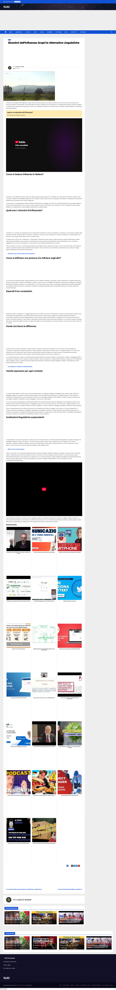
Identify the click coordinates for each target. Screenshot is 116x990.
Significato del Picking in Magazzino (42, 919)
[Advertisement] (58, 20)
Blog (66, 32)
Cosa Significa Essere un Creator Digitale (42, 942)
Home (60, 985)
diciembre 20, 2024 (12, 945)
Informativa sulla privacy (9, 961)
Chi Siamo (83, 32)
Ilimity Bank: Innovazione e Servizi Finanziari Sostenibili (70, 919)
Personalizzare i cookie (108, 985)
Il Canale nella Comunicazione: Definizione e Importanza (24, 889)
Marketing (19, 32)
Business (49, 32)
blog (9, 39)
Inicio (11, 32)
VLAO (6, 6)
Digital (28, 32)
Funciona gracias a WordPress (10, 985)
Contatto (74, 32)
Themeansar (29, 985)
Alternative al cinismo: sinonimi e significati (14, 919)
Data (35, 32)
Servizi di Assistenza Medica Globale (69, 889)
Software (58, 32)
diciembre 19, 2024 (93, 945)
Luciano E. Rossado (19, 66)
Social (42, 32)
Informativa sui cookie (9, 968)
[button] (111, 32)
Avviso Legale (7, 965)
